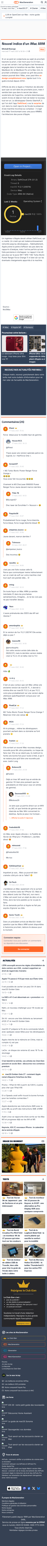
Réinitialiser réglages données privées (23, 1530)
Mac (42, 49)
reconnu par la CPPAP (35, 1522)
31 (27, 51)
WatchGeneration (14, 1357)
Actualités (9, 960)
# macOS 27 (22, 8)
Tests (6, 1179)
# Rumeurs (28, 327)
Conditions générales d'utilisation (14, 1503)
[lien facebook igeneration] (29, 1488)
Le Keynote (6, 1366)
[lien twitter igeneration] (33, 1488)
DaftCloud (21, 103)
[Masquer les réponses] (4, 448)
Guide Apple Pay (8, 1466)
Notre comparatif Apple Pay (15, 1387)
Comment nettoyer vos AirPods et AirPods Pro (19, 1464)
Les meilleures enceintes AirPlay (17, 1381)
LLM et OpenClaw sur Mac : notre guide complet (22, 15)
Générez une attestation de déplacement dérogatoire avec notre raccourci (22, 1476)
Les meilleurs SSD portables (15, 1384)
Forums (4, 1362)
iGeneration (12, 1350)
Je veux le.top (7, 1364)
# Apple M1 (16, 327)
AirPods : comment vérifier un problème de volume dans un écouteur (23, 1460)
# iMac (6, 327)
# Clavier (34, 8)
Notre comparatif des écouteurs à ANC (19, 1390)
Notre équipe (7, 1508)
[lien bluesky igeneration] (38, 1488)
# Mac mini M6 (8, 8)
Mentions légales (8, 1501)
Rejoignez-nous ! (23, 1323)
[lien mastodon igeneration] (24, 1488)
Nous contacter (7, 1512)
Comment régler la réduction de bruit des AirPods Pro (22, 1473)
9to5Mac (6, 309)
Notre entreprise (8, 1510)
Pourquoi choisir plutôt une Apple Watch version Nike (21, 1468)
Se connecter (23, 949)
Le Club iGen (12, 1338)
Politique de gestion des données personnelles (19, 1506)
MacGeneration (13, 1344)
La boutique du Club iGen (11, 1369)
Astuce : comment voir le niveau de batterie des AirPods (23, 1471)
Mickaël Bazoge (9, 49)
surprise (37, 103)
